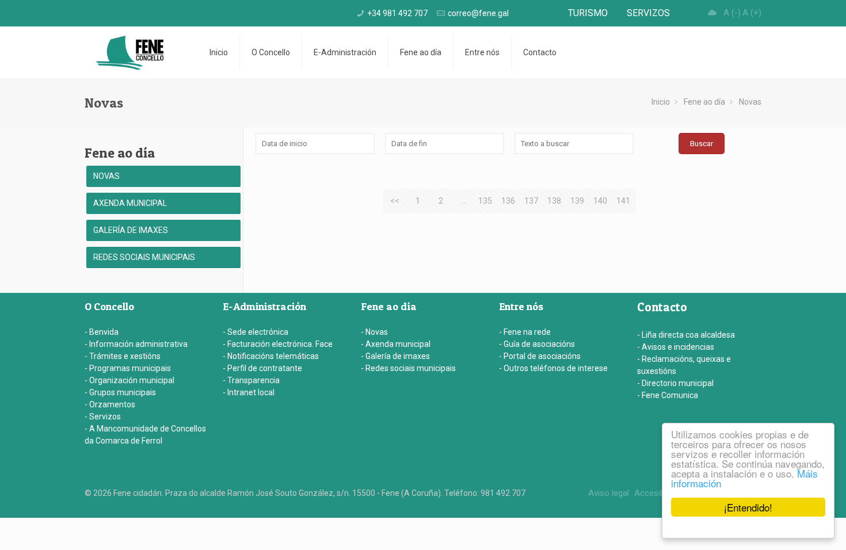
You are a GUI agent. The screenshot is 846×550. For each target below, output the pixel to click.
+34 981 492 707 (397, 13)
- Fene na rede (525, 332)
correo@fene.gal (478, 13)
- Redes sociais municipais (408, 368)
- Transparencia (251, 380)
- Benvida (102, 332)
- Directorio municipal (675, 383)
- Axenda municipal (395, 344)
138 (554, 200)
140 (600, 200)
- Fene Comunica (667, 395)
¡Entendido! (748, 507)
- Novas (374, 332)
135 (485, 200)
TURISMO (588, 12)
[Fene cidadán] (129, 52)
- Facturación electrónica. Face (278, 344)
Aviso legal (608, 493)
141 (623, 200)
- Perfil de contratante (262, 368)
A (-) (732, 12)
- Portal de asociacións (540, 356)
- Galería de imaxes (395, 356)
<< (394, 200)
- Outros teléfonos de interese (553, 368)
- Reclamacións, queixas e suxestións (684, 365)
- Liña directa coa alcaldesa (686, 334)
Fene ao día (704, 101)
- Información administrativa (136, 344)
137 (531, 200)
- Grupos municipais (120, 392)
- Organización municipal (129, 380)
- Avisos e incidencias (675, 347)
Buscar (701, 143)
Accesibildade (660, 493)
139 (577, 200)
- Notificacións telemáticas (271, 356)
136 (508, 200)
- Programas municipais (128, 368)
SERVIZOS (648, 12)
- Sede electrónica (255, 332)
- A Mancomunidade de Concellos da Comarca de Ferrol (145, 434)
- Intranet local (249, 392)
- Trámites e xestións (123, 356)
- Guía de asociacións (537, 344)
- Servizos (103, 416)
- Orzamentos (110, 404)
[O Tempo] (712, 12)
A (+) (751, 12)
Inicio (660, 101)
